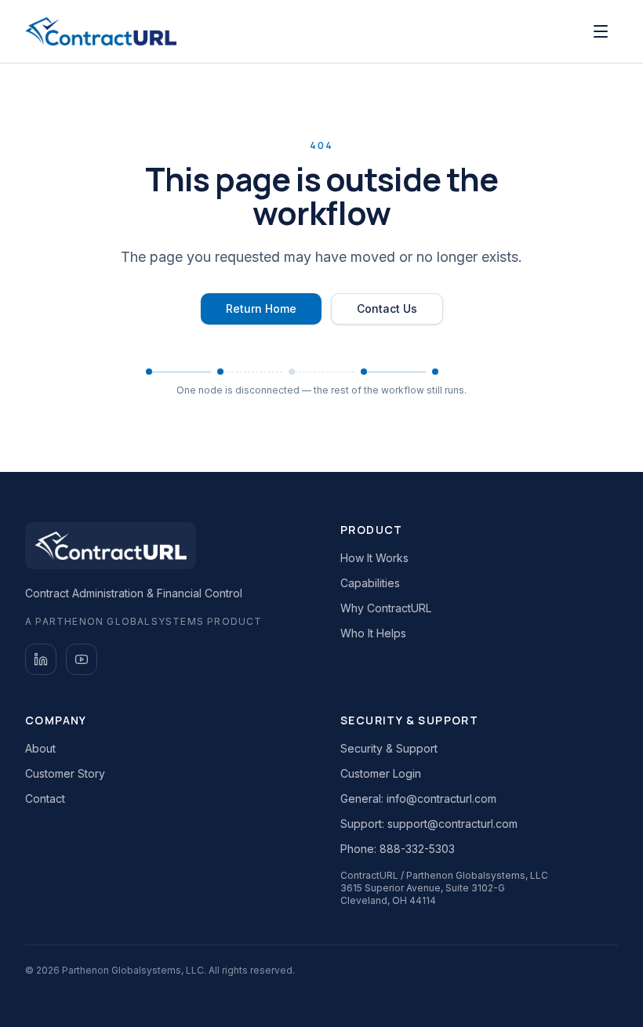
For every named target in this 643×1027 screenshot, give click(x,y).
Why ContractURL (385, 608)
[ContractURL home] (100, 31)
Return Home (261, 308)
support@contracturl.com (452, 823)
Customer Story (65, 773)
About (40, 748)
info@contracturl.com (441, 798)
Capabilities (370, 583)
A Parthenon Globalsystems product (144, 621)
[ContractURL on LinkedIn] (40, 659)
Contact (45, 798)
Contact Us (387, 308)
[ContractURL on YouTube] (81, 659)
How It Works (374, 557)
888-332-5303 (417, 848)
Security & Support (389, 748)
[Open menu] (600, 31)
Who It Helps (373, 633)
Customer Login (380, 773)
